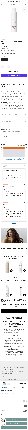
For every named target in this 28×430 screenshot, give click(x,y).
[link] (12, 131)
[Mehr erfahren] (14, 1)
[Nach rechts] (25, 1)
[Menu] (2, 4)
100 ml (11, 59)
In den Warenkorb (14, 71)
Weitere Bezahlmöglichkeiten (14, 79)
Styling (9, 35)
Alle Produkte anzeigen (14, 311)
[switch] (3, 425)
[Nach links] (2, 1)
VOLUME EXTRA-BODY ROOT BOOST (19, 276)
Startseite (4, 35)
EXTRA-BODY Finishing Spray (20, 300)
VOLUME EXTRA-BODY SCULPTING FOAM (7, 300)
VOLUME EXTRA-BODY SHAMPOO (6, 275)
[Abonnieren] (24, 377)
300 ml (4, 59)
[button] (22, 4)
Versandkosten (11, 50)
